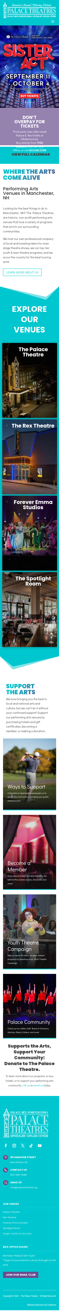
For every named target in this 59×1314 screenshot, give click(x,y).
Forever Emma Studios (15, 1222)
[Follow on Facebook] (5, 1145)
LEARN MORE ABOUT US (22, 272)
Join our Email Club (21, 1275)
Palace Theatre (11, 1212)
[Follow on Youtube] (39, 1145)
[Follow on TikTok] (31, 1145)
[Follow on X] (22, 1145)
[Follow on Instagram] (14, 1145)
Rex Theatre (9, 1217)
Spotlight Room (11, 1228)
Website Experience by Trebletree (41, 1305)
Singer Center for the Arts (17, 1233)
